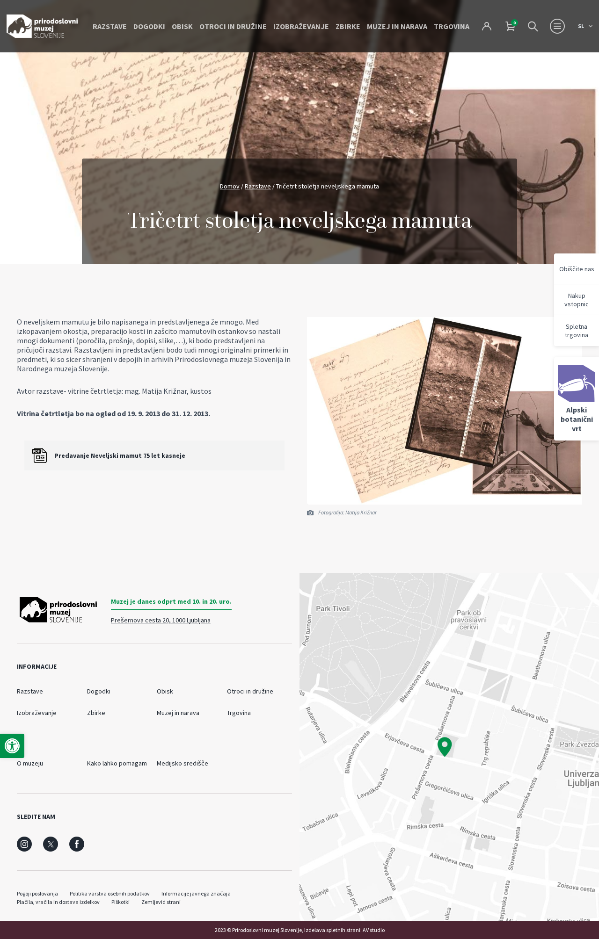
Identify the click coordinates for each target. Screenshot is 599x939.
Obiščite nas (576, 269)
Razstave (110, 26)
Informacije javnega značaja (196, 893)
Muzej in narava (397, 26)
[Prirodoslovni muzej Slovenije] (42, 26)
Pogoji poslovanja (37, 893)
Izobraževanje (301, 26)
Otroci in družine (233, 26)
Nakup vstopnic (576, 299)
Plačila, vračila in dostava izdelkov (58, 901)
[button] (12, 746)
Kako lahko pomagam (117, 763)
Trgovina (451, 26)
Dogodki (149, 26)
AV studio (374, 929)
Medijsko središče (182, 763)
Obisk (182, 26)
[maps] (449, 747)
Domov (230, 186)
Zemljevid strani (161, 901)
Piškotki (120, 901)
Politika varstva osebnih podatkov (110, 893)
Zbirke (348, 26)
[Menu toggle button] (557, 26)
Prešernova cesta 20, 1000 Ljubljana (161, 620)
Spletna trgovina (576, 330)
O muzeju (30, 763)
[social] (24, 844)
